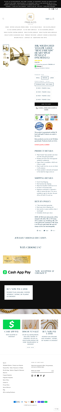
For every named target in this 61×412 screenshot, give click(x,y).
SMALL (38, 78)
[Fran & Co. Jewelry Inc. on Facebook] (35, 376)
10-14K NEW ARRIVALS (30, 29)
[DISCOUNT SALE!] (30, 324)
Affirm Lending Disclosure (9, 392)
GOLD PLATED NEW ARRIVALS (48, 32)
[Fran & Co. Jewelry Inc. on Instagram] (32, 376)
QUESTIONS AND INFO (40, 37)
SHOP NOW (30, 347)
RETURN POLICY (19, 37)
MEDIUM (45, 78)
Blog (4, 390)
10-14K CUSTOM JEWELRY (14, 29)
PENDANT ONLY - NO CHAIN (44, 84)
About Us (5, 372)
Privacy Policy (6, 385)
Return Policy (6, 380)
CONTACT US (28, 37)
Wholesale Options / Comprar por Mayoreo (13, 365)
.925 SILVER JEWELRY (49, 27)
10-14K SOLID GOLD (36, 27)
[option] (30, 4)
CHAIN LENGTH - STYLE (42, 81)
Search (4, 363)
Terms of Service (6, 387)
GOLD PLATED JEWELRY (31, 32)
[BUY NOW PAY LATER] (49, 324)
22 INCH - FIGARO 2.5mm (43, 96)
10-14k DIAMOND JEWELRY (46, 29)
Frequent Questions (7, 375)
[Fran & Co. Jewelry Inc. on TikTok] (44, 376)
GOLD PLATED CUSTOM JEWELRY (13, 32)
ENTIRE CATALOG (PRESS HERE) (19, 27)
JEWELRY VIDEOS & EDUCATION (46, 35)
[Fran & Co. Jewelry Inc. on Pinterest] (41, 376)
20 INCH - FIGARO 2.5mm (43, 92)
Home (7, 27)
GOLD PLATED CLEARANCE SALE (14, 35)
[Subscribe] (53, 371)
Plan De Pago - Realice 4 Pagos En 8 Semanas (13, 370)
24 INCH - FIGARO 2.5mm (43, 99)
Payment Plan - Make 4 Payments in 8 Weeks (13, 368)
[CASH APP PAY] (11, 324)
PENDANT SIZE (39, 74)
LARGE (52, 78)
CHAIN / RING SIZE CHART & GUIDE (48, 109)
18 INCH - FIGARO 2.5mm (43, 88)
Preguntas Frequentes (8, 377)
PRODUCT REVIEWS (30, 35)
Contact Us (5, 382)
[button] (38, 60)
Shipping (37, 68)
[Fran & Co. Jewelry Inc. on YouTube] (38, 376)
